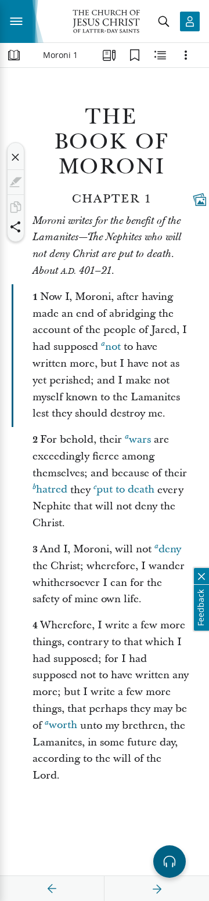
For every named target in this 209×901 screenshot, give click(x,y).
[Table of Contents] (14, 55)
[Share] (15, 226)
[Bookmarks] (134, 55)
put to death (125, 490)
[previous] (52, 889)
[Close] (15, 157)
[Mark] (15, 182)
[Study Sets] (109, 55)
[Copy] (15, 207)
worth (63, 725)
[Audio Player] (169, 861)
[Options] (185, 55)
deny (169, 549)
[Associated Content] (200, 200)
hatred (51, 490)
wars (140, 439)
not (113, 346)
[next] (156, 889)
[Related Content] (160, 55)
